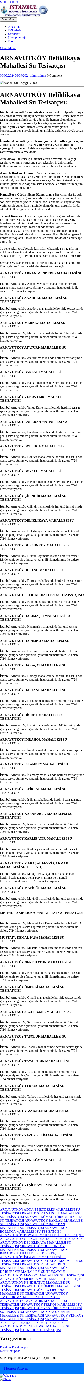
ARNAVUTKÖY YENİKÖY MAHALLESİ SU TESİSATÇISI (42, 1317)
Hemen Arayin (16, 1368)
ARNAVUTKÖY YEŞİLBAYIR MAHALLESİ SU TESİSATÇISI (34, 1320)
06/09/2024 (14, 75)
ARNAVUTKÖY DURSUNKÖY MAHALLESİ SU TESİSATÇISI (32, 1247)
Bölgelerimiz (16, 30)
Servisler (13, 34)
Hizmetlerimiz (17, 37)
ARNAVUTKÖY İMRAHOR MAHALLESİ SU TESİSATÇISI (34, 1251)
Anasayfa (14, 26)
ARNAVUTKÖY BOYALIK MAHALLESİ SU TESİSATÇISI (42, 1235)
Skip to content (9, 1)
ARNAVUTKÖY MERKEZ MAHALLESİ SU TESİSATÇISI (41, 1279)
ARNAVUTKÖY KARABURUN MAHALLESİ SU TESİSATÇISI (32, 1266)
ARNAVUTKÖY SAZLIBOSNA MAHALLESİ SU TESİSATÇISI (32, 1291)
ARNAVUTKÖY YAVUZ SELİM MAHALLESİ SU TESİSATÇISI (35, 1313)
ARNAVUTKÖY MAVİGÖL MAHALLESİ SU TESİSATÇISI (42, 1275)
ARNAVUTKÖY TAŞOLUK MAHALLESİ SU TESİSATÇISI (34, 1295)
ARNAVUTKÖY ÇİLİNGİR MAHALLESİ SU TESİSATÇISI (41, 1238)
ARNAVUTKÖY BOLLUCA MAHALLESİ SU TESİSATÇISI (34, 1229)
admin (38, 75)
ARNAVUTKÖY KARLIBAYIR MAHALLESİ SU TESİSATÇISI (34, 1269)
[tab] (8, 19)
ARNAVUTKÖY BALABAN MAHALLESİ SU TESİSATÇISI (32, 1226)
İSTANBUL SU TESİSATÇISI (40, 1330)
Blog (11, 41)
